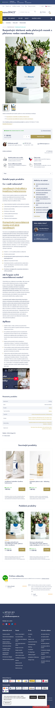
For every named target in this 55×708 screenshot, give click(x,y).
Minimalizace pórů (40, 417)
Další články (37, 216)
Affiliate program (31, 654)
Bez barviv (33, 427)
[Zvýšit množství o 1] (29, 136)
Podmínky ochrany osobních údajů (6, 649)
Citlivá (33, 414)
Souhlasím (41, 697)
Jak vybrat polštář (45, 636)
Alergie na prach (18, 650)
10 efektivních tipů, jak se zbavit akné (43, 204)
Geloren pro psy (18, 668)
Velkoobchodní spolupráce (8, 659)
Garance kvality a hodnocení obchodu (7, 642)
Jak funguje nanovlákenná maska (21, 640)
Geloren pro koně (19, 665)
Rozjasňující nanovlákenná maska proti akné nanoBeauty (20, 118)
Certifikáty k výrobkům (16, 6)
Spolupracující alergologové (6, 653)
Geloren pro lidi (18, 662)
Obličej (50, 407)
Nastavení (7, 702)
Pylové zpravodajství (19, 634)
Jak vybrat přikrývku (45, 643)
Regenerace (38, 419)
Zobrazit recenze (45, 578)
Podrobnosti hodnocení (20, 27)
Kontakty (30, 634)
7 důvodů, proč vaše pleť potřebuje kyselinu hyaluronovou (43, 189)
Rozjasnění (43, 419)
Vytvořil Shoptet (48, 700)
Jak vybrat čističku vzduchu (45, 653)
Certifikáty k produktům (20, 657)
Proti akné (47, 417)
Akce (3, 6)
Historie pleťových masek (42, 212)
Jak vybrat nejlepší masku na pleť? (42, 184)
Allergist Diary (31, 659)
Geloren (17, 660)
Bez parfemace (46, 427)
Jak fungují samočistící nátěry (20, 644)
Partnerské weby (31, 644)
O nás (23, 6)
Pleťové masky (7, 435)
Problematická (48, 414)
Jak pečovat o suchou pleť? (42, 207)
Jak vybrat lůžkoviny (45, 634)
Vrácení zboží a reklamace (8, 636)
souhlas (23, 697)
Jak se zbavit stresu (19, 655)
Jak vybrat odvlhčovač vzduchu (46, 657)
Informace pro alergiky (7, 656)
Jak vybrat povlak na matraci (45, 647)
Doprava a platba (6, 634)
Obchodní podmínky (7, 646)
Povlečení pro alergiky (45, 650)
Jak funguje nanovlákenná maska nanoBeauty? (42, 193)
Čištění (29, 417)
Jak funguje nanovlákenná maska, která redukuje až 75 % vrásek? (43, 198)
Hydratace (34, 417)
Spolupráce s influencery (33, 657)
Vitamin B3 (49, 422)
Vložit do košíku (40, 136)
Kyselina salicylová (42, 422)
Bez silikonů (49, 428)
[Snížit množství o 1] (24, 136)
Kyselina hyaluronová (33, 422)
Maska (50, 411)
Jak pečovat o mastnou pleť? (42, 209)
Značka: (7, 151)
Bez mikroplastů (39, 427)
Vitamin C (45, 424)
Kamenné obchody (7, 639)
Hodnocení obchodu (31, 6)
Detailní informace (7, 123)
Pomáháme (30, 649)
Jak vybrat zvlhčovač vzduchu (45, 662)
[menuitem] (5, 18)
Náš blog (30, 647)
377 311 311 (27, 143)
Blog (26, 6)
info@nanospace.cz (44, 143)
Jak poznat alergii (19, 652)
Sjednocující (49, 419)
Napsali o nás (8, 6)
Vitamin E (50, 424)
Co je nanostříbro (19, 636)
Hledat (35, 11)
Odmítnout (33, 697)
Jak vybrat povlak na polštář (45, 640)
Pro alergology (31, 652)
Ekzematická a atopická (40, 414)
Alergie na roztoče (19, 647)
